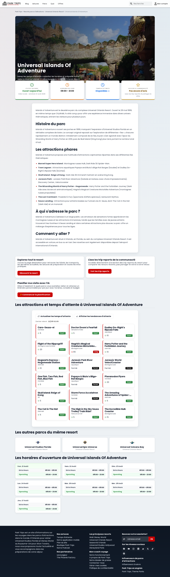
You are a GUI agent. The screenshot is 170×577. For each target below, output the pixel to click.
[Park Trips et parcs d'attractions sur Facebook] (124, 549)
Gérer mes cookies (98, 565)
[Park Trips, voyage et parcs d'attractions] (4, 4)
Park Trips (18, 12)
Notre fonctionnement (99, 555)
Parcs (45, 4)
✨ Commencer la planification (35, 294)
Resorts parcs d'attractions (34, 12)
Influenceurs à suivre (131, 564)
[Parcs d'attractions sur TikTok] (153, 549)
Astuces (35, 4)
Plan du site (62, 542)
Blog (27, 4)
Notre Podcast (63, 547)
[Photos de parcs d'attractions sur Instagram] (133, 549)
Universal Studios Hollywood (101, 545)
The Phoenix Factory (66, 557)
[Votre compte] (160, 3)
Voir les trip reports (99, 271)
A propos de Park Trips (99, 557)
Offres (60, 4)
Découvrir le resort (29, 273)
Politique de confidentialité (101, 568)
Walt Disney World (97, 537)
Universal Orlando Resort (54, 12)
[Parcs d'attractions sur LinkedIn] (138, 549)
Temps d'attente (64, 537)
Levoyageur (62, 555)
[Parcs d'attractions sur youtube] (129, 549)
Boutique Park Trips (65, 545)
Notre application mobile (68, 540)
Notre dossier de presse (100, 560)
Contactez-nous (96, 563)
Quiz (52, 4)
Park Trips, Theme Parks (133, 571)
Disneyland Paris (96, 547)
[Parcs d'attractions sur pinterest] (124, 554)
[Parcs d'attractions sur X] (148, 549)
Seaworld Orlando (97, 542)
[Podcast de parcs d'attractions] (143, 549)
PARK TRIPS (14, 3)
